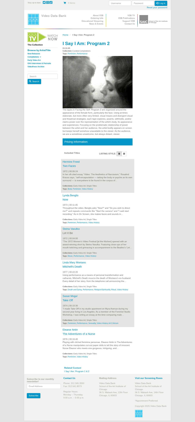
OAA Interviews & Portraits (39, 63)
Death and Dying (75, 290)
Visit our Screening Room (148, 378)
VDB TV (131, 15)
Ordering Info (97, 18)
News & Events (96, 24)
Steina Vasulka (71, 228)
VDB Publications (126, 18)
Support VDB (128, 21)
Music (70, 256)
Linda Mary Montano (74, 262)
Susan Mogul (70, 296)
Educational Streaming (92, 21)
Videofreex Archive (36, 67)
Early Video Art (34, 60)
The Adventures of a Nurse (79, 333)
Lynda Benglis (70, 195)
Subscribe (33, 395)
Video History (87, 189)
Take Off (68, 300)
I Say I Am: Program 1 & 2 (76, 371)
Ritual (113, 290)
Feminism (72, 54)
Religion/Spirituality (102, 290)
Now (65, 199)
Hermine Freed (71, 161)
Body (70, 189)
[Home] (48, 19)
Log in (162, 3)
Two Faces (69, 165)
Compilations (33, 57)
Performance (82, 54)
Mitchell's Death (72, 266)
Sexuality (92, 323)
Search (35, 81)
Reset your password (157, 7)
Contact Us (130, 24)
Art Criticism (113, 323)
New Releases (34, 54)
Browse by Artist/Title (39, 50)
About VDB (98, 15)
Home (65, 35)
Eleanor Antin (70, 329)
